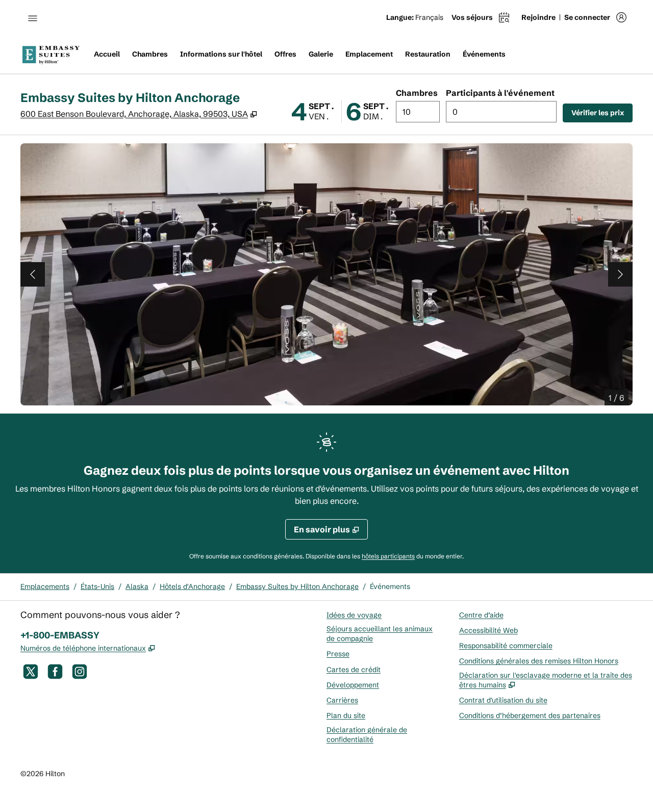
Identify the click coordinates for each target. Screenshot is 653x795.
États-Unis (97, 586)
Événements (390, 586)
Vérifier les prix (602, 112)
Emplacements (44, 586)
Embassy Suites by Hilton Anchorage (297, 586)
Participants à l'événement (500, 93)
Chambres (417, 93)
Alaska (136, 586)
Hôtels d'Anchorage (192, 586)
